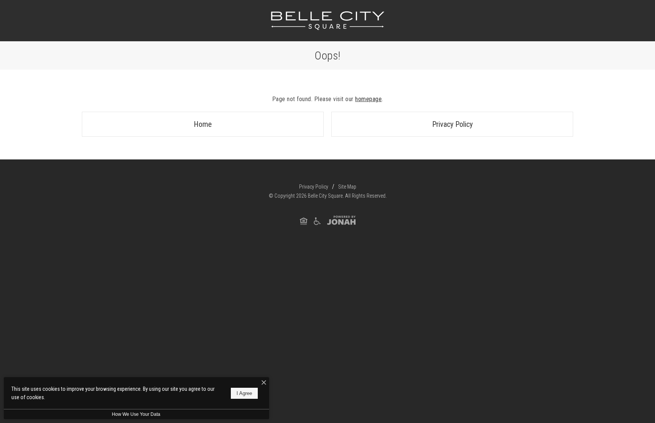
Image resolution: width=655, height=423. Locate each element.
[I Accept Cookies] (264, 383)
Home (203, 124)
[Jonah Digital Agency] (341, 220)
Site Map (347, 187)
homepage (368, 99)
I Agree (244, 393)
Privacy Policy (452, 124)
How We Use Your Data (136, 414)
